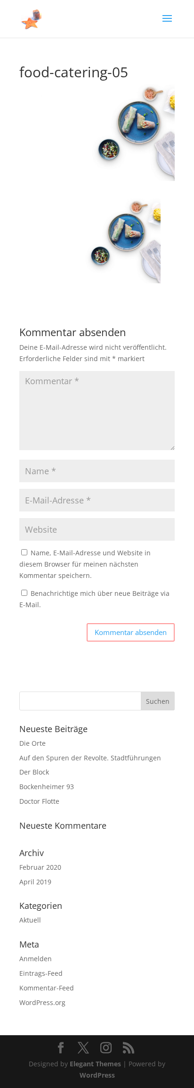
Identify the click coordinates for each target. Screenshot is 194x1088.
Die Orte (32, 743)
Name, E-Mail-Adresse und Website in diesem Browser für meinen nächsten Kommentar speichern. (85, 564)
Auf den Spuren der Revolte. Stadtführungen (90, 757)
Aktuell (30, 919)
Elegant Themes (95, 1063)
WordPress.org (42, 1002)
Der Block (34, 771)
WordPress (97, 1075)
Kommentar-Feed (46, 987)
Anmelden (35, 958)
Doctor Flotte (39, 801)
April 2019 (35, 881)
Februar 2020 (40, 867)
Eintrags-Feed (41, 973)
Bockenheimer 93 (46, 786)
